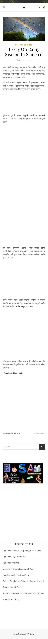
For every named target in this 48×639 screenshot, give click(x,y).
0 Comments (39, 433)
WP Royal (30, 634)
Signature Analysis (11, 562)
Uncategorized (24, 45)
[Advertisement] (24, 102)
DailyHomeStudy (12, 433)
